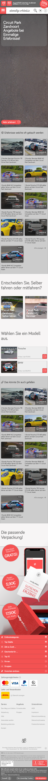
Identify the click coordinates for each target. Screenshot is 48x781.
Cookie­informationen (38, 724)
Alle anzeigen (38, 248)
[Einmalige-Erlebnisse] (19, 10)
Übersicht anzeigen (18, 695)
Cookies (20, 770)
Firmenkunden (21, 708)
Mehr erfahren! (9, 122)
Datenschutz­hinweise (38, 720)
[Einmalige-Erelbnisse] (24, 740)
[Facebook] (46, 748)
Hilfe (2, 716)
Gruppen (19, 712)
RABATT (43, 5)
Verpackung (4, 712)
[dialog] (24, 774)
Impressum (35, 712)
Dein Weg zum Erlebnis (8, 708)
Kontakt (3, 728)
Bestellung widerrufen (8, 724)
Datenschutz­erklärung (38, 716)
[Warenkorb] (40, 10)
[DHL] (5, 695)
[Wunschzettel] (45, 10)
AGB (33, 708)
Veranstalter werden (7, 720)
